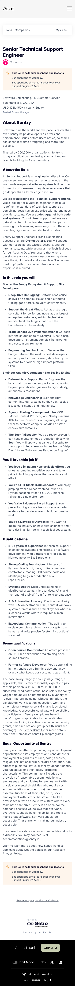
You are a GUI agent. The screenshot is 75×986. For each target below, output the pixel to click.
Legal (47, 980)
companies (22, 30)
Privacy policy (29, 932)
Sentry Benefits (34, 730)
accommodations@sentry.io (21, 839)
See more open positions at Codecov (38, 900)
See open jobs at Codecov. (27, 77)
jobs (9, 30)
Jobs (42, 962)
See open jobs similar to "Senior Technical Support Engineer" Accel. (36, 84)
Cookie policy (46, 932)
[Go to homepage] (8, 8)
